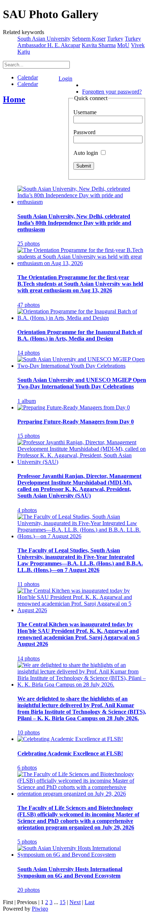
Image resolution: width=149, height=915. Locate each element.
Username (85, 112)
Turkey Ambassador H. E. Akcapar (79, 42)
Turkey (115, 39)
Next (75, 902)
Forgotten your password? (112, 91)
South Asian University (44, 39)
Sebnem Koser (89, 39)
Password (84, 132)
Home (14, 99)
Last (89, 902)
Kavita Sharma (99, 45)
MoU (123, 45)
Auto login (86, 153)
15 (62, 902)
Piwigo (40, 909)
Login (65, 78)
